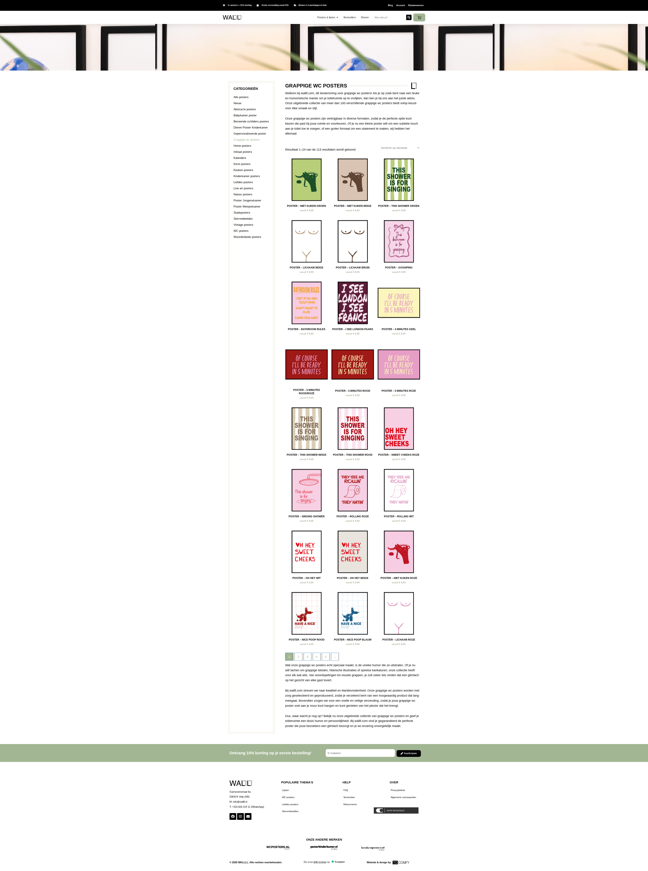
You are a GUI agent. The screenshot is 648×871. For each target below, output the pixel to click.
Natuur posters (243, 194)
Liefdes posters (243, 182)
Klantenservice (416, 5)
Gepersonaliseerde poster (250, 133)
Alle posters (241, 97)
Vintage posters (243, 224)
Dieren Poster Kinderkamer (251, 127)
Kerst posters (242, 164)
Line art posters (243, 188)
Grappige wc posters (247, 139)
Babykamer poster (245, 115)
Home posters (242, 145)
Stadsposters (242, 212)
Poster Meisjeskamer (247, 206)
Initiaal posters (243, 151)
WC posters (241, 230)
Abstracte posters (245, 109)
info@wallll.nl (240, 801)
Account (400, 5)
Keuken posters (243, 170)
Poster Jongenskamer (247, 200)
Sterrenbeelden (243, 218)
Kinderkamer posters (247, 176)
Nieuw (237, 103)
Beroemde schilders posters (251, 121)
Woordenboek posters (247, 237)
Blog (390, 5)
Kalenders (240, 158)
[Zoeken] (409, 17)
